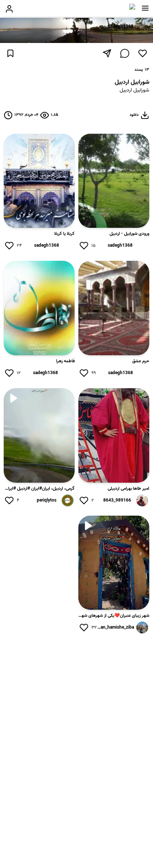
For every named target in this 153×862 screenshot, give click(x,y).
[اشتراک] (106, 53)
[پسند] (142, 53)
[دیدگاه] (124, 53)
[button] (145, 8)
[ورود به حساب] (9, 8)
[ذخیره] (10, 53)
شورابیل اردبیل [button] (134, 90)
